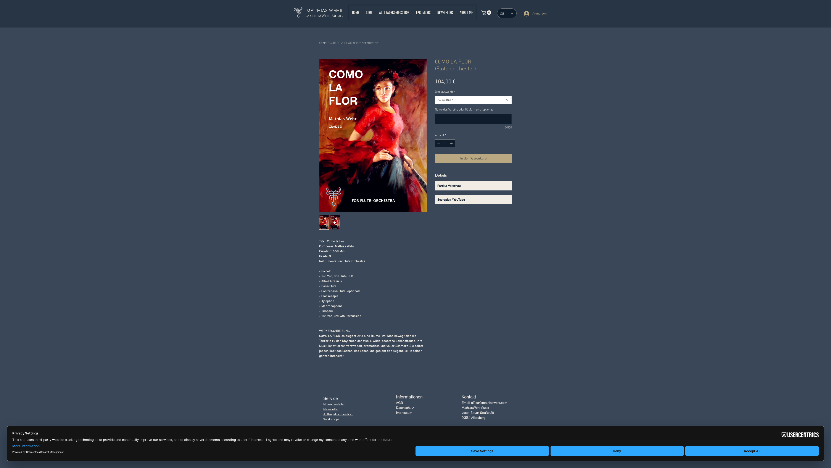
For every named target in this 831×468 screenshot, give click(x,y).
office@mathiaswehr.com (489, 403)
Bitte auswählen (446, 92)
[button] (487, 12)
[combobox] (473, 100)
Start (323, 43)
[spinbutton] (445, 143)
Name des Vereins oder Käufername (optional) (464, 110)
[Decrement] (438, 143)
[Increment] (451, 143)
